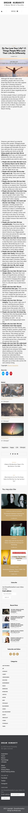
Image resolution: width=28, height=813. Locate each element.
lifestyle (22, 447)
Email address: (7, 591)
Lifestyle (14, 46)
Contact (3, 767)
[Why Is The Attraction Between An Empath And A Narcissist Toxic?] (12, 410)
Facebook (4, 778)
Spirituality (5, 717)
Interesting (8, 511)
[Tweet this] (12, 454)
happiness (5, 447)
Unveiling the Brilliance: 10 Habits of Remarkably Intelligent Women (17, 639)
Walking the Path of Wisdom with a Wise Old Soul (17, 631)
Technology (5, 723)
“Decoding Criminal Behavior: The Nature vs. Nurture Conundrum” (17, 611)
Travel (3, 726)
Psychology (19, 511)
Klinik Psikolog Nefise (8, 771)
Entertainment (5, 683)
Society (4, 714)
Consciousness (5, 677)
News (3, 700)
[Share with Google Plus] (15, 454)
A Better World (5, 665)
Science (17, 567)
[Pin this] (17, 454)
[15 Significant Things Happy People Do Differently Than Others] (12, 390)
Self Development (6, 711)
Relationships (5, 706)
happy (12, 447)
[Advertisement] (14, 29)
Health (4, 685)
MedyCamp (17, 810)
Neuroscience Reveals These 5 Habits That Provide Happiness (14, 570)
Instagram (4, 783)
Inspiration (5, 688)
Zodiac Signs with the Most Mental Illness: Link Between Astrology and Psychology (14, 542)
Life (17, 447)
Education (4, 680)
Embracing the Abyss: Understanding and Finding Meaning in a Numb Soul (17, 625)
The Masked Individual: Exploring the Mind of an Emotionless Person (14, 514)
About (3, 765)
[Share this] (10, 454)
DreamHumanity (19, 808)
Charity (4, 674)
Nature (4, 697)
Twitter (3, 781)
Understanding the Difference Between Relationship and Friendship (18, 618)
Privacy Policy (5, 769)
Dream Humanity (13, 365)
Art (3, 668)
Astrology (14, 538)
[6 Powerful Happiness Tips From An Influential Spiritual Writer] (12, 429)
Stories (4, 720)
